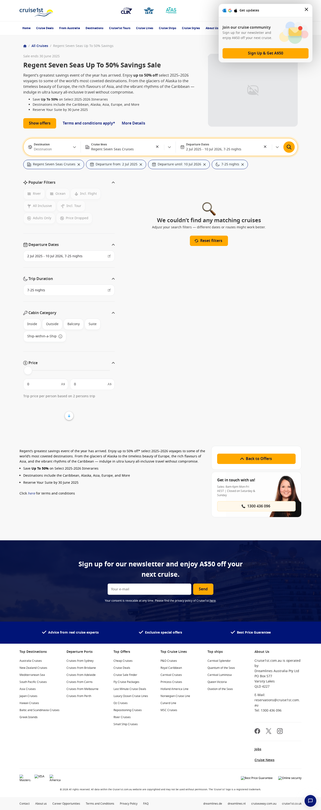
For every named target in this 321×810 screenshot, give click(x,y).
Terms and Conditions (100, 804)
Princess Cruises (171, 682)
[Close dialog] (307, 10)
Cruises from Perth (79, 696)
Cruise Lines (144, 28)
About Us (212, 28)
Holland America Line (174, 689)
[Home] (25, 46)
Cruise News (264, 760)
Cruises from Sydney (80, 661)
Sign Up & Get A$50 (265, 53)
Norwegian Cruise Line (175, 696)
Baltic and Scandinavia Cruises (39, 710)
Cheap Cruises (123, 661)
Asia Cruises (28, 689)
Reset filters (211, 241)
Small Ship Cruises (126, 724)
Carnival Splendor (219, 661)
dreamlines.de (212, 804)
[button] (157, 147)
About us (41, 804)
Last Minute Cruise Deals (130, 689)
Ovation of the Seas (220, 689)
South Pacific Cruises (33, 682)
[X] (268, 731)
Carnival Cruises (171, 675)
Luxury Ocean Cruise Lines (131, 696)
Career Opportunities (66, 804)
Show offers (40, 123)
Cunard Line (168, 703)
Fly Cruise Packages (126, 682)
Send (203, 589)
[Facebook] (257, 731)
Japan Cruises (28, 696)
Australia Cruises (31, 661)
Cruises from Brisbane (81, 668)
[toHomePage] (36, 11)
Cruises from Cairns (80, 682)
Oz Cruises (121, 703)
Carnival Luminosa (219, 675)
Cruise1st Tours (119, 28)
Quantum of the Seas (221, 668)
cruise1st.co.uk (291, 804)
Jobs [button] (257, 749)
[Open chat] (310, 801)
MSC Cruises (168, 710)
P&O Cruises (168, 661)
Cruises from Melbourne (82, 689)
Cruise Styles (191, 28)
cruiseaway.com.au (263, 804)
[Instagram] (280, 731)
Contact (25, 804)
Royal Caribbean (171, 668)
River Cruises (122, 717)
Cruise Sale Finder (125, 675)
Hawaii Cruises (29, 703)
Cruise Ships (167, 28)
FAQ (146, 804)
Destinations (94, 28)
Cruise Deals (45, 28)
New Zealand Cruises (33, 668)
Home (26, 28)
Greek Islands (29, 717)
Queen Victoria (217, 682)
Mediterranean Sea (32, 675)
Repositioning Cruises (128, 710)
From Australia (69, 28)
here (31, 493)
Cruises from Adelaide (81, 675)
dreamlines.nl (237, 804)
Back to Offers (259, 459)
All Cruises (39, 45)
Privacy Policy (128, 804)
